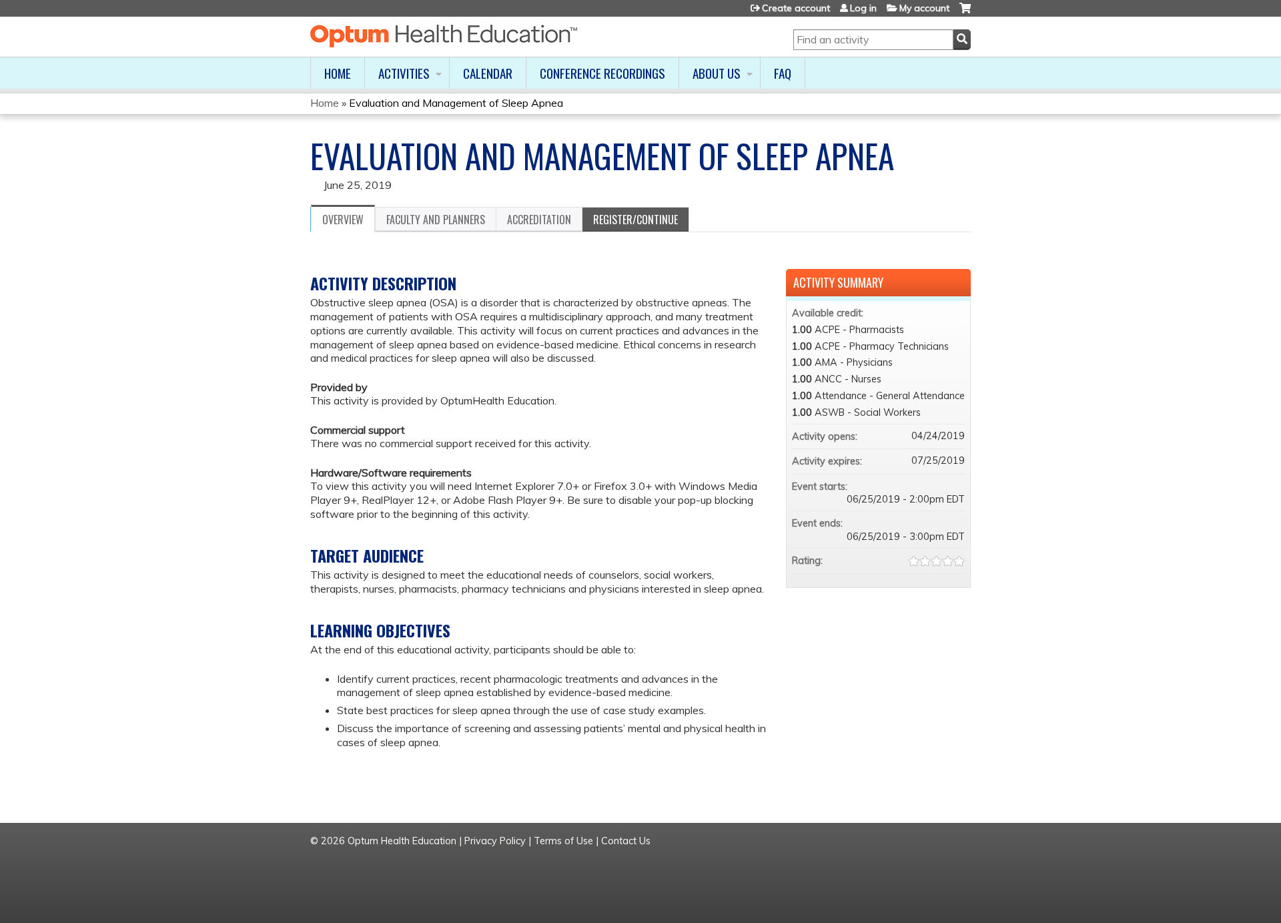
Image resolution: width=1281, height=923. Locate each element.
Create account (796, 8)
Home (337, 73)
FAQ (782, 73)
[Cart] (965, 13)
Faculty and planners (435, 220)
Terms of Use (563, 841)
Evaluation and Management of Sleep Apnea (456, 102)
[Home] (443, 36)
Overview (343, 220)
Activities (404, 73)
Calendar (487, 73)
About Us (717, 73)
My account (924, 8)
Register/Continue (635, 220)
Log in (863, 8)
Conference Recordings (602, 73)
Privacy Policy (495, 841)
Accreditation (539, 220)
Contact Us (626, 841)
